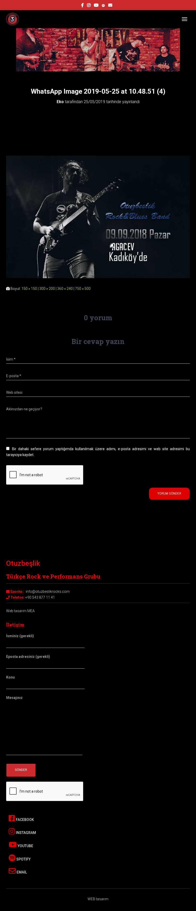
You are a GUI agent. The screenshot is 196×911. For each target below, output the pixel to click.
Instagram (25, 833)
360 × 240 (65, 289)
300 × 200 (47, 289)
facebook (82, 6)
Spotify (23, 859)
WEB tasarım (98, 899)
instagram (89, 6)
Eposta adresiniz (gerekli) (28, 657)
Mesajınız (14, 698)
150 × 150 (29, 289)
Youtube (25, 846)
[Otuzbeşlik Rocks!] (14, 19)
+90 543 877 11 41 (40, 597)
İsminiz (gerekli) (20, 636)
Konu (10, 677)
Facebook (24, 820)
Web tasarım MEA (20, 611)
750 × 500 (83, 289)
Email (21, 872)
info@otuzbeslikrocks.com (48, 591)
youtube (96, 6)
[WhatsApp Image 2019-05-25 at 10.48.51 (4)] (98, 217)
